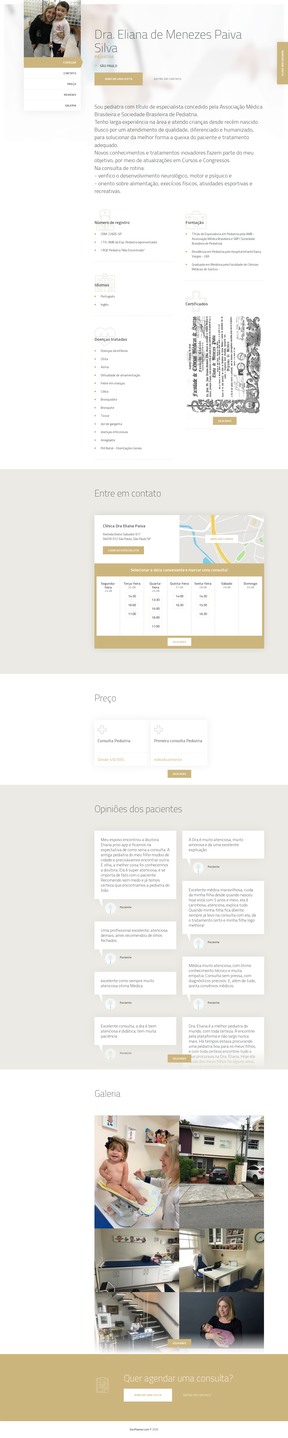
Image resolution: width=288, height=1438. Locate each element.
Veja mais (224, 421)
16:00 (132, 605)
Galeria (70, 105)
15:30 (203, 605)
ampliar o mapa (221, 539)
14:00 (179, 596)
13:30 (155, 599)
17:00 (132, 613)
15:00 (155, 608)
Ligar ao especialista (123, 550)
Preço (71, 84)
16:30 (179, 605)
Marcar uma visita (118, 79)
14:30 (132, 596)
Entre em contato (167, 79)
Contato (69, 73)
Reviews (70, 94)
